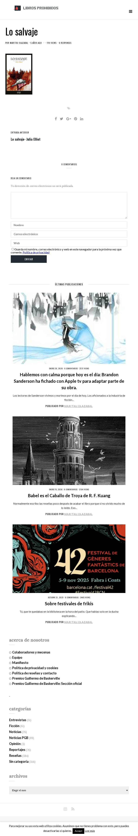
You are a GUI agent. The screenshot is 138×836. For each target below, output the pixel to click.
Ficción (14, 726)
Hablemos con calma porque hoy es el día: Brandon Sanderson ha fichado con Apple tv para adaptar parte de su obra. (69, 381)
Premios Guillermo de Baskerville (36, 678)
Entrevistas (17, 720)
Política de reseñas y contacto (34, 673)
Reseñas (15, 756)
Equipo (17, 657)
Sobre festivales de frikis (69, 603)
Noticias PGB (18, 738)
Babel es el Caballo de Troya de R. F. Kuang (69, 495)
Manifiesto (20, 663)
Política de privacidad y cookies (35, 668)
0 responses (65, 42)
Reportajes (17, 750)
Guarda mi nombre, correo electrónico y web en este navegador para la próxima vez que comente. (66, 251)
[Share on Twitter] (62, 118)
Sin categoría (19, 761)
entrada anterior (20, 132)
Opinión (15, 744)
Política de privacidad (36, 252)
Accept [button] (78, 831)
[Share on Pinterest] (75, 118)
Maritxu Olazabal (19, 42)
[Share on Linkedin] (81, 118)
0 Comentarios (71, 368)
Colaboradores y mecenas (31, 652)
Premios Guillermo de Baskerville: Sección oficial (47, 684)
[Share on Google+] (68, 118)
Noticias (15, 732)
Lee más (90, 831)
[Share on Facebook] (56, 118)
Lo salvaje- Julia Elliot (25, 139)
